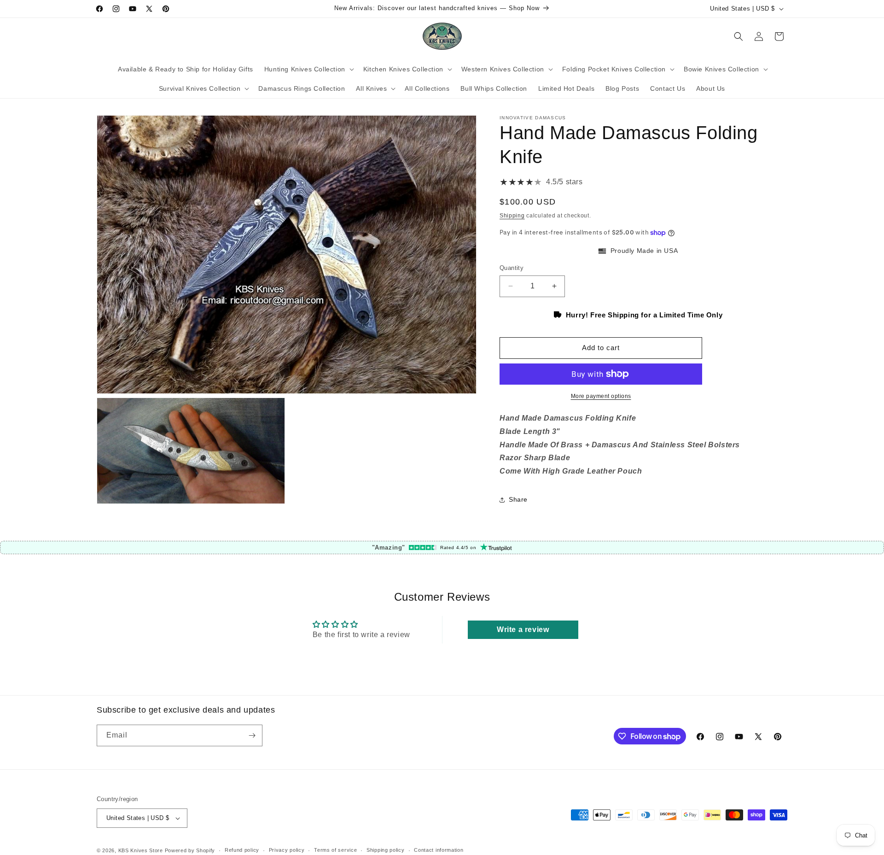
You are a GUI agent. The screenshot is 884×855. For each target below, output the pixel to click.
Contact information (438, 850)
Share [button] (518, 499)
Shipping (512, 215)
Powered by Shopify (190, 850)
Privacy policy (287, 850)
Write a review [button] (523, 629)
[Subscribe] (252, 735)
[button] (308, 69)
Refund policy (242, 850)
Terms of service (335, 850)
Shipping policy (385, 850)
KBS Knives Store (140, 850)
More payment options (601, 396)
